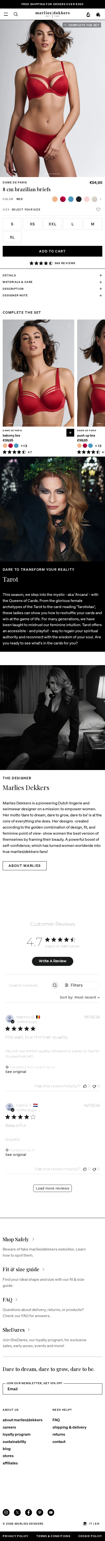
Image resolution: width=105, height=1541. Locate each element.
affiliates (10, 1462)
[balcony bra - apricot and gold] (5, 445)
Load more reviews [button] (52, 1188)
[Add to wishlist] (98, 209)
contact (58, 1441)
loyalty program (17, 1434)
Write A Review (52, 961)
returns (58, 1434)
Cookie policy (90, 1536)
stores (8, 1455)
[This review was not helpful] (94, 1086)
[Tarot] (52, 509)
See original (15, 1072)
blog (7, 1448)
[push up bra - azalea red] (85, 445)
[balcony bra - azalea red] (10, 445)
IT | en (94, 1523)
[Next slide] (101, 98)
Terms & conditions (53, 1536)
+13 (24, 445)
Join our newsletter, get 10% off (34, 1383)
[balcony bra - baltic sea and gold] (16, 445)
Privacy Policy (15, 1536)
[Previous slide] (6, 373)
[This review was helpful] (85, 1086)
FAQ (56, 1419)
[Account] (88, 14)
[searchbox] (28, 985)
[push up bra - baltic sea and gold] (90, 445)
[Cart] (98, 14)
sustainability (14, 1441)
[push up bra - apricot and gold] (79, 445)
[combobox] (79, 997)
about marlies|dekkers (22, 1419)
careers (9, 1427)
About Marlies (25, 865)
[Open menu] (6, 14)
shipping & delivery (69, 1427)
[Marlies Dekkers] (52, 717)
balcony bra (11, 435)
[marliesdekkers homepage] (52, 14)
